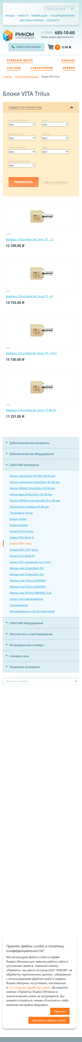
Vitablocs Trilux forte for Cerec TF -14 (29, 296)
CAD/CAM (14, 68)
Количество (17, 147)
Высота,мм (16, 134)
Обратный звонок (28, 47)
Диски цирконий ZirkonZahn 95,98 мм (34, 482)
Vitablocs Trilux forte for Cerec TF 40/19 (31, 410)
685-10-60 (58, 32)
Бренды (9, 15)
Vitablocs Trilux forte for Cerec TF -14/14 (31, 353)
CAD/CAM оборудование (26, 623)
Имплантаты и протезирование (31, 634)
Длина (46, 134)
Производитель (20, 161)
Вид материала (19, 120)
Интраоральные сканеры (27, 645)
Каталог (68, 60)
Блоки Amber (18, 519)
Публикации (39, 15)
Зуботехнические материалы (30, 443)
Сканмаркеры (19, 605)
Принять (60, 1011)
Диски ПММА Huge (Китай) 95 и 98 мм (35, 500)
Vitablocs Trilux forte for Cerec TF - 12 (29, 239)
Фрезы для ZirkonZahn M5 (27, 574)
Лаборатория (41, 68)
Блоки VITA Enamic (22, 531)
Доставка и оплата (32, 20)
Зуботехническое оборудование (32, 454)
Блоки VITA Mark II (22, 537)
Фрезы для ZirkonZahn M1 (27, 568)
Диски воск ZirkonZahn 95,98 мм (31, 494)
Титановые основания (25, 667)
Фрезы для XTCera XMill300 (27, 580)
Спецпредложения (62, 15)
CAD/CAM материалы (24, 465)
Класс (46, 120)
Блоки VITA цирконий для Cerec (30, 562)
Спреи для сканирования (26, 599)
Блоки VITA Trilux (21, 543)
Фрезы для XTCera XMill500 (27, 586)
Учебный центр (20, 60)
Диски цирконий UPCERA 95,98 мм (32, 476)
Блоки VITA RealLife (22, 556)
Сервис (69, 68)
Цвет (45, 147)
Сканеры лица (19, 656)
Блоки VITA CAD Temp (24, 549)
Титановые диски (21, 513)
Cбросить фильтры (55, 182)
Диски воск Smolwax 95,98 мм (29, 506)
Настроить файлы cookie (49, 1020)
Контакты (53, 20)
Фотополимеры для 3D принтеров (32, 611)
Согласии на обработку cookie (29, 987)
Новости (23, 15)
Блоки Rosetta (19, 525)
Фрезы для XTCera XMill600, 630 (30, 593)
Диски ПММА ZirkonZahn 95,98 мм (32, 488)
